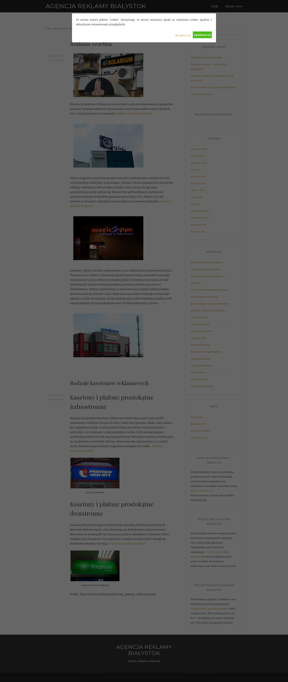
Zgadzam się (202, 35)
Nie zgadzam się (183, 35)
